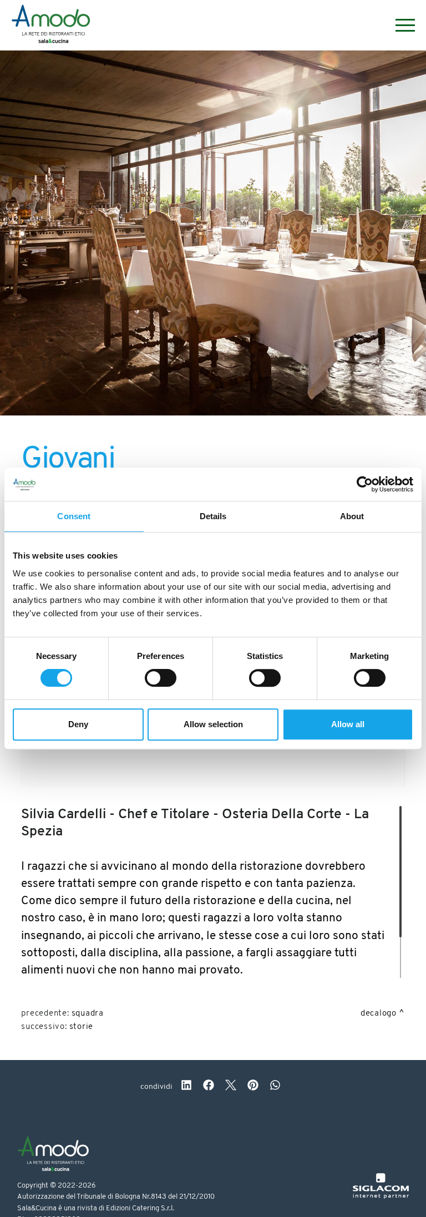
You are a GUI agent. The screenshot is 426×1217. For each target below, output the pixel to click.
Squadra (88, 1014)
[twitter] (230, 1086)
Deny (78, 724)
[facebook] (208, 1086)
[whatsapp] (275, 1086)
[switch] (160, 678)
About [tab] (352, 516)
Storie (81, 1027)
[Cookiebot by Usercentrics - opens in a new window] (364, 484)
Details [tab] (213, 516)
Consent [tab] (73, 516)
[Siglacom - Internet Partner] (381, 1196)
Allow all (347, 724)
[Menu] (400, 25)
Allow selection (213, 724)
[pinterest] (252, 1086)
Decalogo (379, 1014)
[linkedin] (186, 1086)
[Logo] (50, 25)
